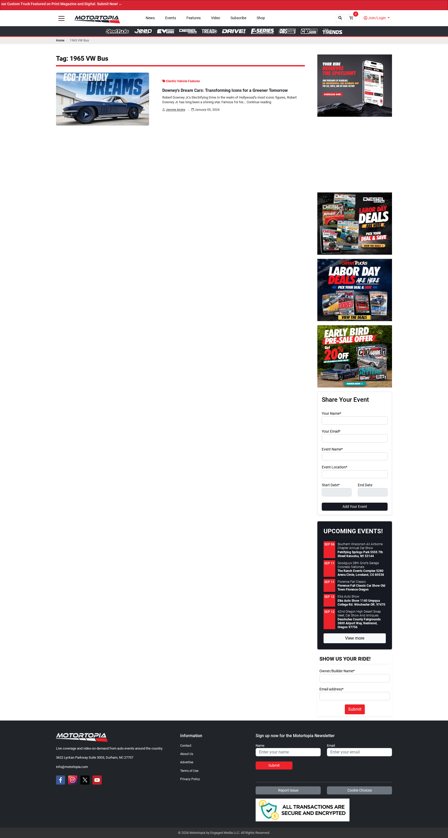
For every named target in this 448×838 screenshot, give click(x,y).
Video (215, 18)
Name (260, 745)
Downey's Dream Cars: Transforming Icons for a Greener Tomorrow (225, 90)
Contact (185, 745)
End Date (365, 485)
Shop (261, 18)
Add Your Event (354, 506)
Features (193, 18)
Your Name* (331, 414)
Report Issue (288, 790)
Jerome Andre (175, 110)
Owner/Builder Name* (337, 671)
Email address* (331, 689)
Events (170, 18)
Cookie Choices (359, 790)
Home (60, 40)
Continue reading (259, 102)
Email (331, 745)
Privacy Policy (190, 779)
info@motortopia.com (72, 767)
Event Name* (332, 449)
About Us (186, 754)
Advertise (186, 762)
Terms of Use (189, 771)
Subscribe (238, 18)
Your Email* (331, 432)
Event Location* (334, 467)
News (150, 18)
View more (354, 638)
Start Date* (331, 485)
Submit (354, 709)
